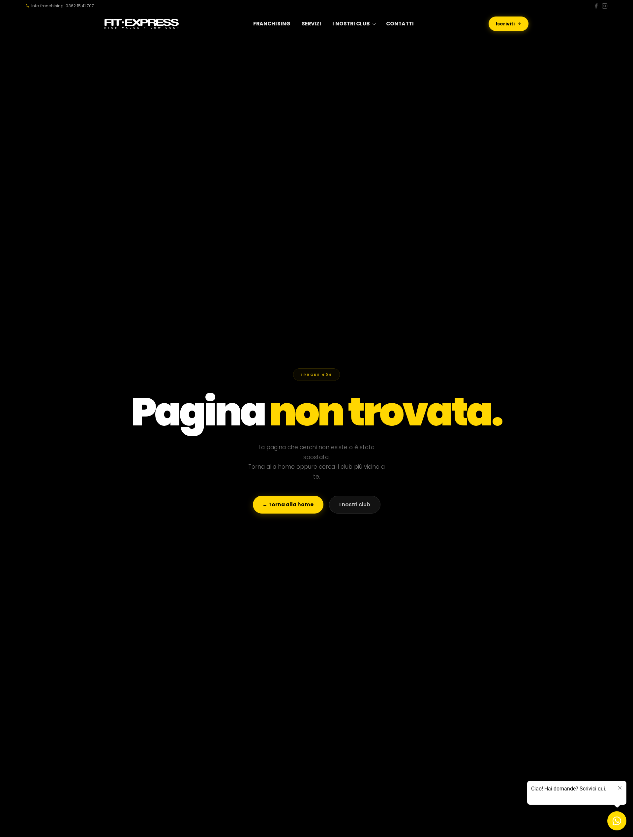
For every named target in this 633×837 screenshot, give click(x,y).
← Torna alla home (288, 504)
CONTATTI (400, 23)
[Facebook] (596, 6)
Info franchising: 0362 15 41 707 (62, 6)
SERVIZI (311, 23)
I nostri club (354, 504)
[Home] (142, 24)
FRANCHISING (271, 23)
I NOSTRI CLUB (351, 23)
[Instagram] (605, 6)
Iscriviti (505, 23)
